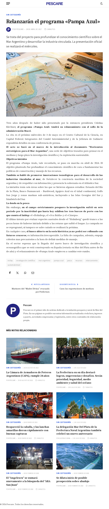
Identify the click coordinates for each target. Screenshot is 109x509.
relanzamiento (92, 260)
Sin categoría (13, 14)
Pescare (20, 29)
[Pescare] (54, 3)
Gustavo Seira (64, 438)
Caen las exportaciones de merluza (77, 288)
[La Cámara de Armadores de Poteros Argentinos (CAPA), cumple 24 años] (29, 351)
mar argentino (44, 260)
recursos (79, 260)
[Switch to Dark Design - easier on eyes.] (101, 3)
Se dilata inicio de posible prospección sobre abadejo (72, 479)
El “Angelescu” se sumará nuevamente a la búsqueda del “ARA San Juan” (28, 481)
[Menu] (8, 3)
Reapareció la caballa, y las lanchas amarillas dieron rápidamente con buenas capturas (27, 430)
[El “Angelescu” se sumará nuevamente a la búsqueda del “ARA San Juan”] (29, 456)
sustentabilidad (14, 265)
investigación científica (25, 260)
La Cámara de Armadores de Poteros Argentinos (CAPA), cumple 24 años (28, 374)
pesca (69, 260)
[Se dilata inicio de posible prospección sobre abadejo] (79, 456)
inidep (10, 260)
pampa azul (59, 260)
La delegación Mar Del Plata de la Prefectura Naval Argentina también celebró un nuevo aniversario (78, 430)
